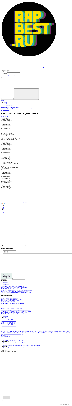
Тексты (16, 340)
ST (8, 332)
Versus (20, 332)
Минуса (9, 107)
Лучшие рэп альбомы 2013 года (8, 322)
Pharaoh (62, 331)
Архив (5, 317)
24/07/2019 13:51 (4, 116)
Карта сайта (49, 347)
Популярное (6, 284)
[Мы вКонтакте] (19, 373)
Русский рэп (9, 103)
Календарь (5, 316)
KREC (35, 331)
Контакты (33, 108)
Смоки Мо (12, 334)
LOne (47, 331)
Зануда (31, 332)
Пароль (5, 71)
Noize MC (51, 331)
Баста (23, 332)
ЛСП (42, 332)
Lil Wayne (39, 331)
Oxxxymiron (57, 331)
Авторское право (42, 347)
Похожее (5, 282)
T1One (10, 332)
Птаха (67, 332)
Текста (17, 107)
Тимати (17, 334)
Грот (26, 332)
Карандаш (35, 332)
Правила (5, 347)
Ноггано (64, 332)
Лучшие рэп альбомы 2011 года (8, 319)
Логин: (5, 70)
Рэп (1, 110)
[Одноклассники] (2, 203)
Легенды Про (47, 332)
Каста (39, 332)
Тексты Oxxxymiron (5, 336)
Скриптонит (7, 334)
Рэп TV (24, 342)
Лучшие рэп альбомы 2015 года (8, 324)
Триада (21, 334)
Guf (22, 331)
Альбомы (5, 102)
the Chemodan (15, 332)
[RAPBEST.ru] (29, 57)
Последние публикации (6, 108)
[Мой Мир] (4, 203)
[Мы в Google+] (32, 383)
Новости (21, 340)
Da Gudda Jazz (13, 331)
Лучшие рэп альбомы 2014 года (8, 323)
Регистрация (28, 108)
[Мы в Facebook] (11, 383)
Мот (56, 332)
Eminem (19, 331)
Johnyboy (31, 331)
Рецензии (13, 107)
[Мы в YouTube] (11, 394)
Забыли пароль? (11, 75)
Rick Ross (66, 331)
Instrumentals (26, 331)
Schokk (2, 332)
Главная (2, 100)
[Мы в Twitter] (40, 373)
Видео (5, 107)
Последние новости (12, 345)
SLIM (5, 332)
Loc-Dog (44, 331)
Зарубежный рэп (10, 105)
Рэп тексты (6, 110)
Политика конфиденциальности (15, 347)
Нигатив (59, 332)
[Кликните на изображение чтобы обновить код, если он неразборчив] (6, 278)
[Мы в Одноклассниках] (53, 383)
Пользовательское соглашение (30, 347)
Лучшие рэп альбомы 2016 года (8, 326)
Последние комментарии (18, 108)
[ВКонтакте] (1, 203)
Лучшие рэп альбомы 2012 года (8, 321)
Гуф (28, 332)
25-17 (2, 331)
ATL (4, 331)
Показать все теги (5, 335)
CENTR (7, 331)
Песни (2, 107)
